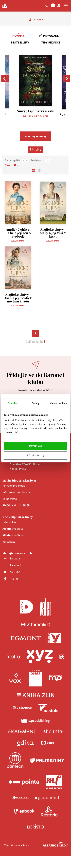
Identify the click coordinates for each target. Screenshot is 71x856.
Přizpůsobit (33, 455)
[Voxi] (16, 678)
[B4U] (35, 720)
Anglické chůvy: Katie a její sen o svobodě (18, 233)
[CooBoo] (62, 656)
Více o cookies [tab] (58, 403)
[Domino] (26, 607)
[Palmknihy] (47, 760)
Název (8, 165)
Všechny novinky (35, 136)
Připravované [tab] (49, 36)
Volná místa (9, 499)
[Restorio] (49, 811)
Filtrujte (35, 149)
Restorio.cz (9, 541)
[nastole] (48, 707)
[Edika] (25, 743)
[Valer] (45, 607)
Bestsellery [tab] (20, 42)
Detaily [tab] (36, 403)
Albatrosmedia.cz (12, 528)
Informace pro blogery (16, 492)
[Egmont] (25, 638)
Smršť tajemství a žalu (35, 111)
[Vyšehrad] (22, 707)
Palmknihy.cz (10, 522)
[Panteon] (15, 760)
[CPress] (20, 797)
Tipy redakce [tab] (50, 42)
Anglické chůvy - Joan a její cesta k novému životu (18, 298)
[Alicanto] (52, 731)
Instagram (16, 558)
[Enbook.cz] (24, 811)
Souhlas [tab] (13, 403)
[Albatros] (54, 638)
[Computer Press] (35, 678)
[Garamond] (47, 797)
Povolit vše (35, 445)
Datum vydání (12, 160)
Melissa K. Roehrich (35, 116)
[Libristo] (35, 826)
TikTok (14, 579)
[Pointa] (23, 782)
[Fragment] (22, 731)
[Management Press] (55, 678)
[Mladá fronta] (54, 782)
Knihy (40, 19)
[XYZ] (39, 656)
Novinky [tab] (18, 36)
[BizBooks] (36, 624)
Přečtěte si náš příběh (16, 505)
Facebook (16, 565)
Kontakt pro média (13, 485)
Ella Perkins (18, 240)
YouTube (15, 572)
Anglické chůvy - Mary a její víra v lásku (53, 233)
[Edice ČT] (47, 743)
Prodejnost (37, 160)
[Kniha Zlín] (35, 695)
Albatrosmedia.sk (12, 535)
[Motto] (13, 656)
